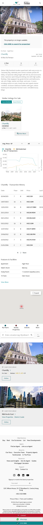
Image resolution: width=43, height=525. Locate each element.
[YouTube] (27, 475)
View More (22, 134)
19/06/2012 (4, 234)
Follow (6, 378)
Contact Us (24, 469)
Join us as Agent (27, 446)
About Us (21, 450)
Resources (21, 458)
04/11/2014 (4, 218)
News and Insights (13, 461)
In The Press (26, 455)
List (24, 440)
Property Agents (32, 452)
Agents (22, 444)
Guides (34, 461)
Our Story (9, 452)
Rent (8, 440)
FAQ (16, 469)
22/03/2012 (4, 240)
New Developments (34, 440)
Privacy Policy (14, 499)
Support (21, 467)
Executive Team (19, 452)
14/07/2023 (4, 202)
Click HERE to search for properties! (17, 44)
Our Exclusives (16, 440)
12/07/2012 (4, 229)
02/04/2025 (4, 196)
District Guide (19, 417)
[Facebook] (18, 475)
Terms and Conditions (26, 499)
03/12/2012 (4, 223)
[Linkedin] (23, 475)
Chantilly (5, 123)
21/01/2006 (4, 245)
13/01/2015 (4, 207)
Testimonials (16, 455)
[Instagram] (14, 475)
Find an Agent (15, 446)
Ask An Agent (25, 461)
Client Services (21, 438)
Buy (3, 440)
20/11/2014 (4, 212)
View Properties (7, 417)
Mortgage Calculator (21, 463)
